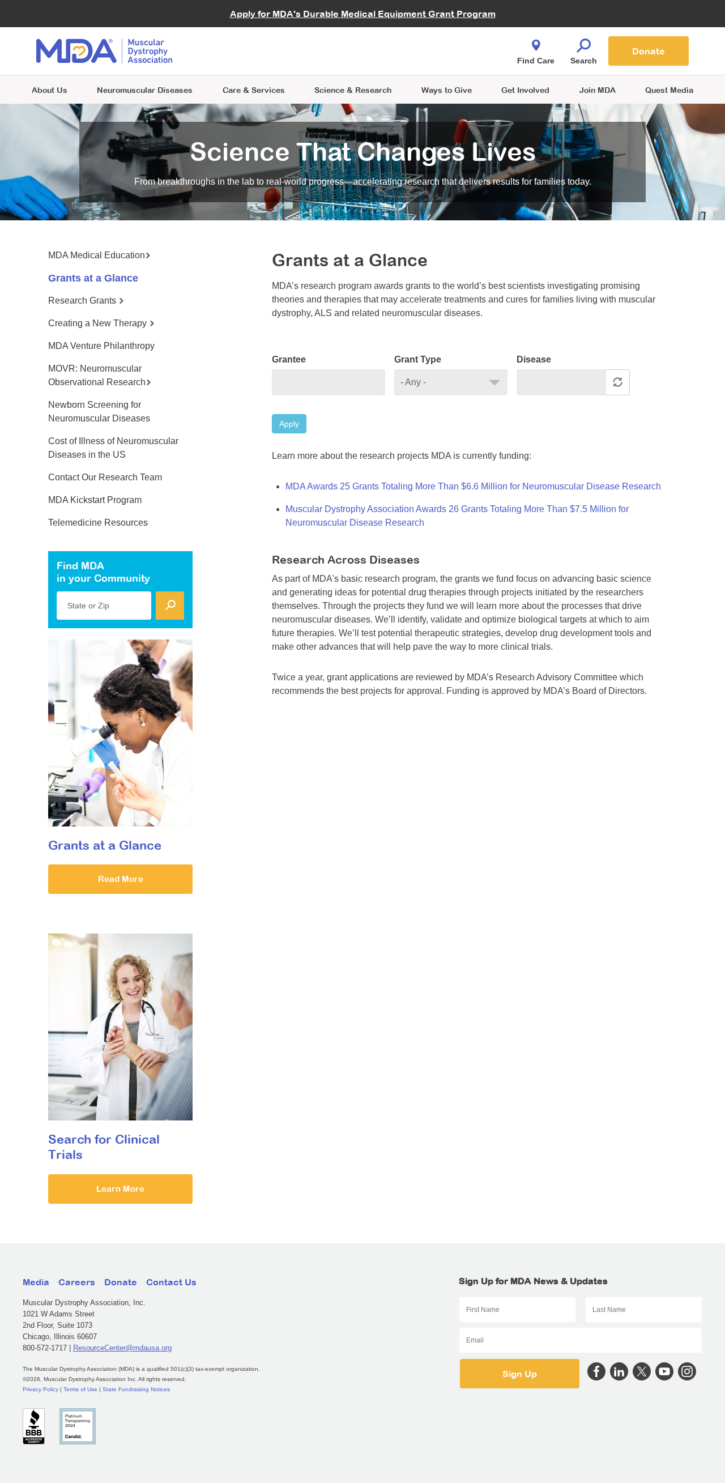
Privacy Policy (40, 1389)
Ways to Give (446, 90)
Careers (76, 1282)
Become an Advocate (254, 28)
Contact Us (171, 1282)
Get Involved (525, 90)
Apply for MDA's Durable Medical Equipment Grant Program (363, 13)
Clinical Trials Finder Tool (260, 37)
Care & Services (254, 90)
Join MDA (597, 90)
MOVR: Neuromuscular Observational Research (97, 375)
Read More (120, 879)
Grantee (289, 359)
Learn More (120, 1189)
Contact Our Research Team (105, 477)
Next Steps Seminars (254, 52)
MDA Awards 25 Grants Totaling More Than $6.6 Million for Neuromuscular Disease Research (473, 486)
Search (583, 60)
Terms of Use (80, 1389)
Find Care (536, 60)
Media (36, 1282)
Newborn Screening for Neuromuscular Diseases (99, 411)
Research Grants (83, 300)
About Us (49, 90)
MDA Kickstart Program (414, 57)
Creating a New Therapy (98, 323)
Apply (289, 423)
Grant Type (417, 359)
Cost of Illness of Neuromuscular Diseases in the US (113, 447)
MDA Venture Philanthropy (419, 37)
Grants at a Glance (93, 278)
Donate (648, 51)
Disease (534, 359)
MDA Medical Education (96, 255)
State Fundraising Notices (136, 1389)
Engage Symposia (249, 32)
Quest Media (669, 90)
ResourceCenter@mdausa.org (122, 1348)
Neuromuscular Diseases (145, 90)
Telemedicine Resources (98, 522)
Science (352, 90)
